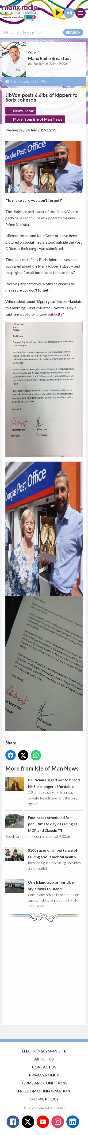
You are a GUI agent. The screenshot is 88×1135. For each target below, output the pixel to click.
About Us (44, 1059)
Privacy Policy (44, 1075)
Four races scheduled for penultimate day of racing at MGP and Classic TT (52, 824)
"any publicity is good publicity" (38, 314)
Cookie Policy (44, 1099)
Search (73, 32)
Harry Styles (20, 81)
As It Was (39, 81)
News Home (23, 110)
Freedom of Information (44, 1091)
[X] (28, 1121)
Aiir (62, 1108)
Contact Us (44, 1067)
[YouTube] (43, 1121)
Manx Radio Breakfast (49, 58)
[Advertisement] (44, 971)
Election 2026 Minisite (44, 1051)
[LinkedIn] (72, 1121)
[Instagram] (57, 1121)
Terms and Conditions (44, 1083)
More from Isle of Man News (37, 119)
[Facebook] (13, 1121)
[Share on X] (23, 755)
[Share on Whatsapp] (36, 755)
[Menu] (80, 13)
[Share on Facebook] (10, 755)
